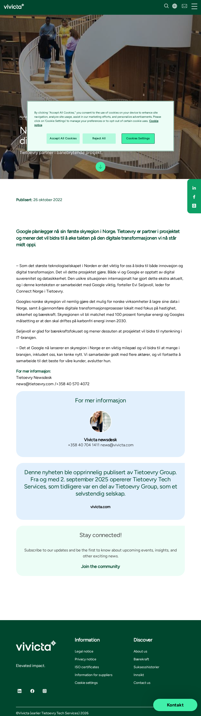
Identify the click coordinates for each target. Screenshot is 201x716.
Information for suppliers (94, 675)
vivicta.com (100, 506)
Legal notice (84, 651)
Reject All (99, 138)
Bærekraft (141, 659)
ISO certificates (87, 667)
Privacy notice (85, 659)
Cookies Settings (138, 138)
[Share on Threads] (194, 205)
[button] (175, 6)
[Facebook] (32, 691)
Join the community (100, 566)
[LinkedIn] (20, 691)
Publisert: (24, 199)
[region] (100, 126)
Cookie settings (86, 683)
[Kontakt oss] (184, 5)
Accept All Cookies (63, 138)
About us (140, 651)
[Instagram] (45, 691)
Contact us (142, 683)
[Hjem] (14, 6)
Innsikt (139, 675)
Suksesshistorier (146, 667)
